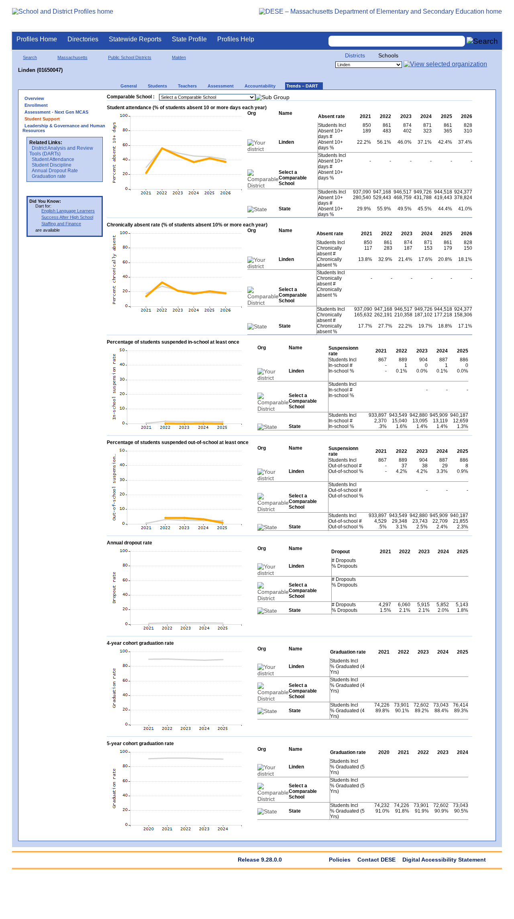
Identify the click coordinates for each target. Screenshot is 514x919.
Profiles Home (36, 39)
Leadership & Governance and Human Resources (63, 128)
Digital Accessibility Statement (444, 859)
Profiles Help (235, 39)
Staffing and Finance (61, 223)
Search (30, 57)
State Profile (189, 39)
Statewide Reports (135, 39)
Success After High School (67, 217)
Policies (340, 859)
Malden (179, 57)
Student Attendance (53, 159)
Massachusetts (72, 57)
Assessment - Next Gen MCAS (56, 112)
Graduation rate (49, 176)
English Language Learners (68, 210)
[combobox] (396, 41)
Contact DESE (376, 859)
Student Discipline (51, 165)
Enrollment (36, 105)
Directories (82, 39)
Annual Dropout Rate (55, 170)
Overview (34, 98)
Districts (355, 55)
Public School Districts (129, 57)
